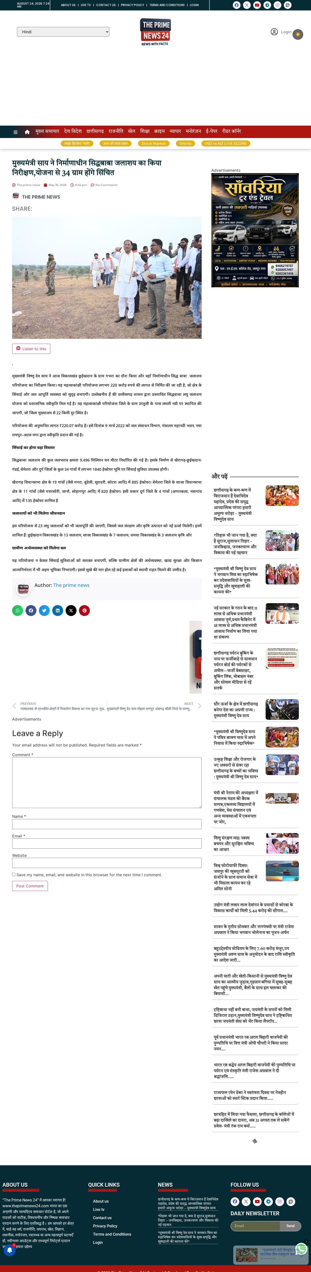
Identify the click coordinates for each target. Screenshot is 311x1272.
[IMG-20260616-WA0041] (255, 286)
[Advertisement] (155, 89)
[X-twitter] (247, 5)
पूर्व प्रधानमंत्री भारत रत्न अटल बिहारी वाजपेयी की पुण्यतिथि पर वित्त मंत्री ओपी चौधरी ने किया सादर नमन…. (251, 1043)
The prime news (71, 585)
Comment (22, 755)
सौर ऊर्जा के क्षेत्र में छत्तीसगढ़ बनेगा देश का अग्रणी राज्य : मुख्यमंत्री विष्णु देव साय (236, 710)
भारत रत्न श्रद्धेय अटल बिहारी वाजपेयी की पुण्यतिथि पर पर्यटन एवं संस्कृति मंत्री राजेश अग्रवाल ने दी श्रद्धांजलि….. (254, 1071)
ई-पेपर (211, 131)
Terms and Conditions (167, 5)
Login (194, 5)
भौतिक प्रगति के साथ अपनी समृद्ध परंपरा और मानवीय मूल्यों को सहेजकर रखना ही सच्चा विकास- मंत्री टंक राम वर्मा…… (254, 1170)
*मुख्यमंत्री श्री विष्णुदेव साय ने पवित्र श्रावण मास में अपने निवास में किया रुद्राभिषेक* (235, 738)
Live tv (86, 5)
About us (68, 5)
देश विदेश (73, 131)
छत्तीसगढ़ (95, 131)
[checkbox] (298, 34)
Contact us (106, 5)
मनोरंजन (193, 131)
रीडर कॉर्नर (231, 131)
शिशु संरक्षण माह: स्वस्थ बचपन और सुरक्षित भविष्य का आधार (234, 844)
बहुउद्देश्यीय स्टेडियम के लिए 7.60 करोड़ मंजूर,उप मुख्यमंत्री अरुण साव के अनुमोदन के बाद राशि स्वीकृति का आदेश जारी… (254, 955)
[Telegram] (267, 5)
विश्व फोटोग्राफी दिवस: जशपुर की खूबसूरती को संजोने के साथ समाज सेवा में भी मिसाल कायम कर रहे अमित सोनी (235, 877)
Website (19, 855)
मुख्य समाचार (47, 131)
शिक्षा (144, 131)
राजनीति (116, 131)
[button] (17, 610)
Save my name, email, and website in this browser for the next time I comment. (89, 875)
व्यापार (175, 131)
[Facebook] (237, 5)
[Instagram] (277, 5)
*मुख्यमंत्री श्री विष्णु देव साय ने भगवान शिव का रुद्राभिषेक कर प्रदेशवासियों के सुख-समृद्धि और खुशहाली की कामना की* (236, 580)
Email (18, 836)
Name (19, 816)
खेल (131, 131)
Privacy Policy (132, 5)
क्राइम (159, 131)
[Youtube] (257, 5)
